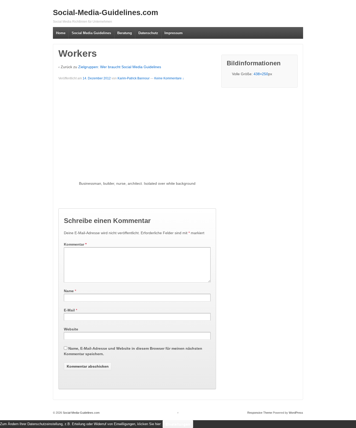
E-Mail (69, 310)
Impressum (173, 33)
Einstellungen (177, 424)
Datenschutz (148, 33)
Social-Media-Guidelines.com (105, 12)
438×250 (261, 74)
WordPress (296, 412)
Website (71, 329)
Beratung (124, 33)
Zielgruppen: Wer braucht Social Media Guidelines (119, 67)
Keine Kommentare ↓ (169, 78)
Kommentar (75, 244)
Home (60, 33)
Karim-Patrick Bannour (134, 78)
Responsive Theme (259, 412)
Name (69, 291)
